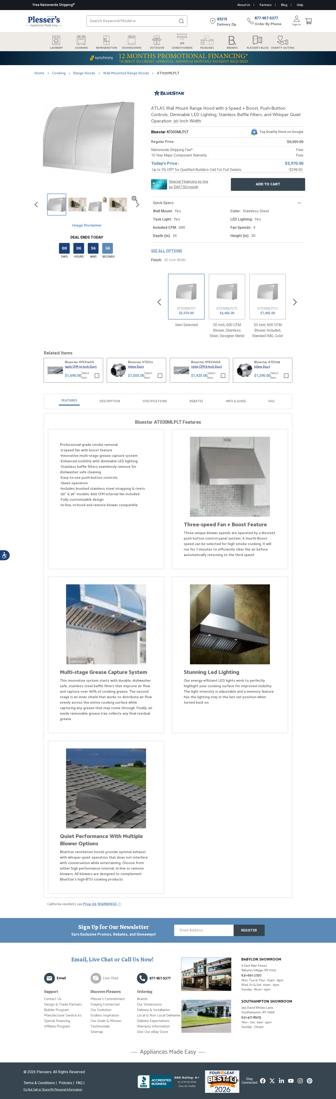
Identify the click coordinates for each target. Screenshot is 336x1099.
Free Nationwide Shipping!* (54, 5)
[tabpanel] (168, 656)
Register (249, 930)
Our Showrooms (149, 1004)
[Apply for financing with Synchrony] (168, 58)
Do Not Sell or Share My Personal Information (53, 1090)
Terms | (40, 1083)
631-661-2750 (251, 975)
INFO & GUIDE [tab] (236, 401)
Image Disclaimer (86, 225)
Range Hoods (84, 73)
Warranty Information (153, 1026)
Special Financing (57, 1021)
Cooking (59, 73)
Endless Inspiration (105, 1015)
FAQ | (80, 1083)
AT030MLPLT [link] (168, 73)
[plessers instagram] (300, 1081)
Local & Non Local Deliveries (159, 1015)
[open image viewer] (134, 198)
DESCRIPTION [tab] (109, 401)
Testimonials (100, 1026)
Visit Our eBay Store (152, 1032)
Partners (265, 5)
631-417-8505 (251, 1017)
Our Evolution (101, 1010)
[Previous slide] (159, 302)
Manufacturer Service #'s (63, 1015)
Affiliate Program (57, 1026)
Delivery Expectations (153, 1021)
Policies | (66, 1083)
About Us (243, 5)
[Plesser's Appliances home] (43, 21)
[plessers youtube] (291, 1081)
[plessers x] (272, 1081)
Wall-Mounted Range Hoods (126, 73)
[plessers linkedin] (281, 1081)
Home (39, 73)
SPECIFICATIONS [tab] (155, 401)
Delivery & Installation (153, 1010)
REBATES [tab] (196, 401)
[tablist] (168, 401)
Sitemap (97, 1032)
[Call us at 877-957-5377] (142, 978)
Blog (284, 5)
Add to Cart (268, 184)
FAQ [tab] (271, 401)
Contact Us (52, 999)
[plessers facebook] (263, 1081)
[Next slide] (295, 302)
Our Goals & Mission (106, 1021)
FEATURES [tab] (69, 400)
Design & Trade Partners (63, 1004)
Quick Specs (163, 203)
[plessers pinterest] (309, 1081)
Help (300, 5)
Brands (142, 999)
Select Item (85, 375)
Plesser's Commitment (108, 999)
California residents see (82, 904)
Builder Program (56, 1010)
